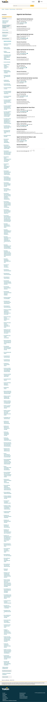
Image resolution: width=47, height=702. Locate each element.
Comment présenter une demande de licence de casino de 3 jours (7, 101)
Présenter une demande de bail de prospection (7, 516)
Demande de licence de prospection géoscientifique (6, 141)
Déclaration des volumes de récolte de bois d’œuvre (7, 302)
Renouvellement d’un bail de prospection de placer (7, 550)
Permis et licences (12, 9)
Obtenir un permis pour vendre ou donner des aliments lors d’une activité (7, 412)
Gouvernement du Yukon (41, 692)
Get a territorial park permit (7, 353)
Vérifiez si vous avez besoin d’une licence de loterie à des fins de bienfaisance (7, 651)
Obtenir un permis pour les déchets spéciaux (7, 406)
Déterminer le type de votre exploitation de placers (7, 318)
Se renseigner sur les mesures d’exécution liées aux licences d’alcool (7, 596)
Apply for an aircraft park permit (7, 44)
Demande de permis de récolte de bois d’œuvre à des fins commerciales (7, 153)
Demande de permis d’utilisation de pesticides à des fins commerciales (7, 178)
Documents (5, 694)
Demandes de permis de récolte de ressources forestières (7, 293)
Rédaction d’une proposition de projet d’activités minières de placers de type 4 (7, 575)
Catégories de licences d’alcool (7, 81)
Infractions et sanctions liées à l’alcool (7, 364)
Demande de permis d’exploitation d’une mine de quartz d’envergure (7, 159)
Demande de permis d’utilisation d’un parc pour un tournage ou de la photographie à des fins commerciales (7, 218)
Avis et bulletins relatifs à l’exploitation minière (7, 66)
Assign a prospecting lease (7, 52)
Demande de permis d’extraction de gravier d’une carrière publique (7, 173)
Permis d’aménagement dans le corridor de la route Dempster (7, 455)
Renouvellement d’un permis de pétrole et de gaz (7, 565)
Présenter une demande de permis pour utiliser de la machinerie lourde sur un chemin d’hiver (7, 538)
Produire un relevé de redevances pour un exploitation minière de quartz (7, 507)
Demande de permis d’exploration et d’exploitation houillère (7, 166)
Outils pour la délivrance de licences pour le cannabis (7, 428)
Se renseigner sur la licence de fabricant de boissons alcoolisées (7, 590)
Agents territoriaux (7, 41)
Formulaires (5, 696)
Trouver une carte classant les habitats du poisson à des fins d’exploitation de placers (7, 639)
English (33, 1)
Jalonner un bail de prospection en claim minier (7, 375)
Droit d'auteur (22, 694)
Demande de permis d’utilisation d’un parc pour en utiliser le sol (7, 211)
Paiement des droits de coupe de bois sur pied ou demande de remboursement (7, 444)
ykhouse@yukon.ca (23, 38)
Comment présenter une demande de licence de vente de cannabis (7, 107)
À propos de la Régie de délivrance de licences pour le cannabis (7, 657)
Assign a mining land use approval (7, 48)
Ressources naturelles (6, 570)
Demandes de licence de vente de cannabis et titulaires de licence (7, 282)
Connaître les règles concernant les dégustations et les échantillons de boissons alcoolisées (7, 121)
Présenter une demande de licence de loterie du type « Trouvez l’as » (7, 531)
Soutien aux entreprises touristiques (6, 674)
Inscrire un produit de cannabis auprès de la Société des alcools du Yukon (7, 370)
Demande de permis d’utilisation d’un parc (7, 189)
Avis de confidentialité (23, 696)
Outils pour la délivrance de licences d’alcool (7, 422)
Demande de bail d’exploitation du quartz (7, 131)
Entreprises (7, 9)
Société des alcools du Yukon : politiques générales (7, 601)
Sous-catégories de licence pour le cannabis (7, 616)
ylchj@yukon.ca (22, 81)
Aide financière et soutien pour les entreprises (5, 21)
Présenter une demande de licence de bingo (7, 526)
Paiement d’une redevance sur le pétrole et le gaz (7, 449)
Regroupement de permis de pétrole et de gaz (7, 544)
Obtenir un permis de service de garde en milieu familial (7, 402)
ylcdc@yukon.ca (23, 22)
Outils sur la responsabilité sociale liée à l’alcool (7, 439)
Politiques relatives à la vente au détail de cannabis (7, 497)
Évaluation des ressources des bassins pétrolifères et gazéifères (7, 663)
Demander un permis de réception (7, 270)
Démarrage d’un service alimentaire (7, 307)
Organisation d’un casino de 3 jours (7, 418)
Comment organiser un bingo (7, 88)
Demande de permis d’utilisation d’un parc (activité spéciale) (7, 184)
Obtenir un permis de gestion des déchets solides (7, 397)
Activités (4, 695)
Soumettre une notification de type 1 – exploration (7, 606)
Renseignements (23, 693)
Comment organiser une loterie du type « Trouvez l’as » (7, 92)
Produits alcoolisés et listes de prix (7, 512)
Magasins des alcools (6, 388)
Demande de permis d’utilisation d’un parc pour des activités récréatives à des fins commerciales (7, 204)
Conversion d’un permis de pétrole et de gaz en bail (7, 126)
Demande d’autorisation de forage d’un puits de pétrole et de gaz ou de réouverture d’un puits (7, 253)
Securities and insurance (6, 670)
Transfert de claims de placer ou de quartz (7, 625)
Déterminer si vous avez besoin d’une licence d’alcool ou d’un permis (7, 331)
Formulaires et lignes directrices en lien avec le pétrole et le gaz (7, 348)
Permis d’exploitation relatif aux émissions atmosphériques (7, 468)
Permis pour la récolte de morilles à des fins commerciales (7, 481)
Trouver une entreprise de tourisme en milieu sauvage (7, 645)
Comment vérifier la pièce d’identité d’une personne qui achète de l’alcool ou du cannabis (7, 114)
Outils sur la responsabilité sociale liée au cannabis (6, 434)
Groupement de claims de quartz (7, 360)
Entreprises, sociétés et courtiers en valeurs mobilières (6, 26)
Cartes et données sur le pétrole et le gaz (7, 76)
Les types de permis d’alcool (7, 380)
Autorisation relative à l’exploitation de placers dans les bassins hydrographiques (7, 57)
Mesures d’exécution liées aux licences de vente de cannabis (7, 392)
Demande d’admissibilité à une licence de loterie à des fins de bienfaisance (7, 232)
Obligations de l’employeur (5, 36)
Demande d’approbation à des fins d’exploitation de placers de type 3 (7, 246)
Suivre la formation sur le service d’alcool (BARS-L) (7, 621)
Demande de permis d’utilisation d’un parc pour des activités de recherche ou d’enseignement (7, 196)
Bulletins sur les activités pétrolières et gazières (7, 71)
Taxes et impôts (5, 676)
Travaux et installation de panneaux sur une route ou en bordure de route (7, 632)
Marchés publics (5, 32)
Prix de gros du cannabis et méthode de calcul (7, 501)
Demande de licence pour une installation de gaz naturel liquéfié (7, 147)
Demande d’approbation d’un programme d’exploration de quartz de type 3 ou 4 (7, 239)
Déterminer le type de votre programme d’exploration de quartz (7, 324)
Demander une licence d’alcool (7, 278)
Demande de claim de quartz (7, 136)
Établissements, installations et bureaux (10, 700)
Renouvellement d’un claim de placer (7, 555)
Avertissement (22, 695)
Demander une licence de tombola (7, 274)
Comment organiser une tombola (7, 97)
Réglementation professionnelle (5, 668)
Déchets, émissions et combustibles (7, 298)
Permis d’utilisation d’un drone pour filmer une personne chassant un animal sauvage (7, 474)
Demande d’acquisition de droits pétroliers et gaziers (7, 225)
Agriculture (4, 18)
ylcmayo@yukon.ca (23, 96)
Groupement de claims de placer (7, 357)
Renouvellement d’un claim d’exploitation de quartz (7, 560)
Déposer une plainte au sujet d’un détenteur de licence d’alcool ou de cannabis (7, 312)
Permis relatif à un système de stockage (7, 493)
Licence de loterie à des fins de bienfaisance (7, 383)
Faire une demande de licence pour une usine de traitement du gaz (7, 342)
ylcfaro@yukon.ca (23, 67)
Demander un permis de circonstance (6, 265)
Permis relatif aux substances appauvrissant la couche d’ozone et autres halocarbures (7, 487)
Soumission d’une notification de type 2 (7, 611)
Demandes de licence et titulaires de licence (7, 287)
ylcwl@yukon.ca (23, 140)
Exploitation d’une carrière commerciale (7, 336)
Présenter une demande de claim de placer (7, 521)
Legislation (4, 699)
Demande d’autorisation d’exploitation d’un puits (7, 260)
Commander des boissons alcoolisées (7, 84)
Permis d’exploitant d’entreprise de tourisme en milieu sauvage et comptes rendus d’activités (7, 461)
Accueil (3, 9)
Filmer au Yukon (5, 30)
